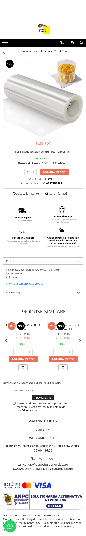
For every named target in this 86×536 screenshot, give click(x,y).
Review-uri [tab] (14, 292)
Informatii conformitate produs (24, 283)
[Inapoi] (3, 52)
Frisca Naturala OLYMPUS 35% (23, 327)
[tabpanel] (43, 98)
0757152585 (45, 459)
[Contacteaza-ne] (62, 43)
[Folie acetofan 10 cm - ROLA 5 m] (43, 98)
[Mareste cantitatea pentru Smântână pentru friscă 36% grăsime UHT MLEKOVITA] (70, 352)
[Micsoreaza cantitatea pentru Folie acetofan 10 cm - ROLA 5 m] (22, 172)
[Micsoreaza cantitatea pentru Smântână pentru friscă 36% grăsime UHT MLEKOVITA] (56, 352)
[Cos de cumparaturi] (72, 43)
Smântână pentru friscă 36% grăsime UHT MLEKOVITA (63, 327)
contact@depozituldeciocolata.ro (45, 464)
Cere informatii (57, 193)
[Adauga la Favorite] (23, 367)
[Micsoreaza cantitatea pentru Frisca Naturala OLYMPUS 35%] (16, 352)
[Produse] (5, 44)
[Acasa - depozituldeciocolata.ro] (43, 29)
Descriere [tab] (11, 261)
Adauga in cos (54, 172)
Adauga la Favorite (27, 193)
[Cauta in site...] (81, 43)
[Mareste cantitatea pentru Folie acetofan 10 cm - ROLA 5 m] (34, 172)
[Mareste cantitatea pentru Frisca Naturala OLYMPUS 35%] (30, 352)
